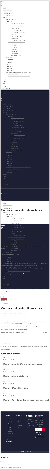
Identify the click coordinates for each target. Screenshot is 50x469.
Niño (6, 300)
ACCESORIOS (9, 77)
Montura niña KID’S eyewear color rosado (23, 364)
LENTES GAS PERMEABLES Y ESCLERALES (19, 76)
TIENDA (5, 17)
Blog (4, 83)
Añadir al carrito (4, 298)
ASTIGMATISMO (15, 28)
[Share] (2, 225)
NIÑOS (10, 62)
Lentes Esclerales (14, 45)
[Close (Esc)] (1, 225)
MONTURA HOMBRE (8, 11)
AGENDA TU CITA (7, 10)
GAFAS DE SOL (9, 64)
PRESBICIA (13, 34)
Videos (4, 81)
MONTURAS (9, 57)
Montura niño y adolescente (16, 376)
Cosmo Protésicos (14, 53)
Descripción (5, 303)
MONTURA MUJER (7, 13)
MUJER (10, 60)
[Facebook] (7, 445)
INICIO (4, 8)
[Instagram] (12, 445)
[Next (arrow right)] (2, 227)
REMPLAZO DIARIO (18, 25)
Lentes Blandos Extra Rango (17, 55)
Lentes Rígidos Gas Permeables (17, 44)
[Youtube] (9, 445)
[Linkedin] (7, 447)
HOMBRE (10, 59)
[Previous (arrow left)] (1, 227)
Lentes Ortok (13, 49)
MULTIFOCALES (18, 36)
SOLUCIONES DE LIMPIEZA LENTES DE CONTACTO (18, 72)
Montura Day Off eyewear (15, 388)
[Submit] (43, 429)
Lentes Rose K (14, 47)
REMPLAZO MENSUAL (19, 27)
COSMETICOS (14, 38)
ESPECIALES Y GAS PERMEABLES (16, 42)
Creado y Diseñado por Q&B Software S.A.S (25, 451)
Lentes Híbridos (14, 51)
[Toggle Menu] (1, 3)
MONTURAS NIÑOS (8, 15)
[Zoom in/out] (4, 225)
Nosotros (5, 79)
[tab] (26, 304)
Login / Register (6, 184)
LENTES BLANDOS (13, 74)
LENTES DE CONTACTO (11, 19)
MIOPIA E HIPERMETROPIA (17, 23)
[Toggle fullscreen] (3, 225)
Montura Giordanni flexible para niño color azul (26, 400)
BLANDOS (10, 21)
